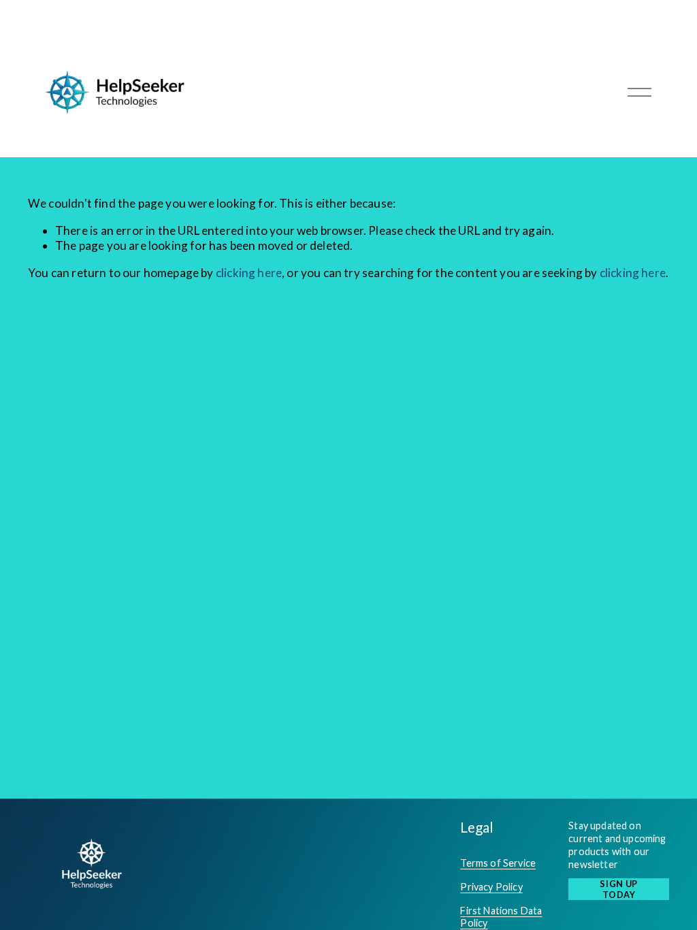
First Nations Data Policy (501, 917)
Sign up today (618, 889)
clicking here (249, 273)
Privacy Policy (491, 887)
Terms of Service (498, 863)
